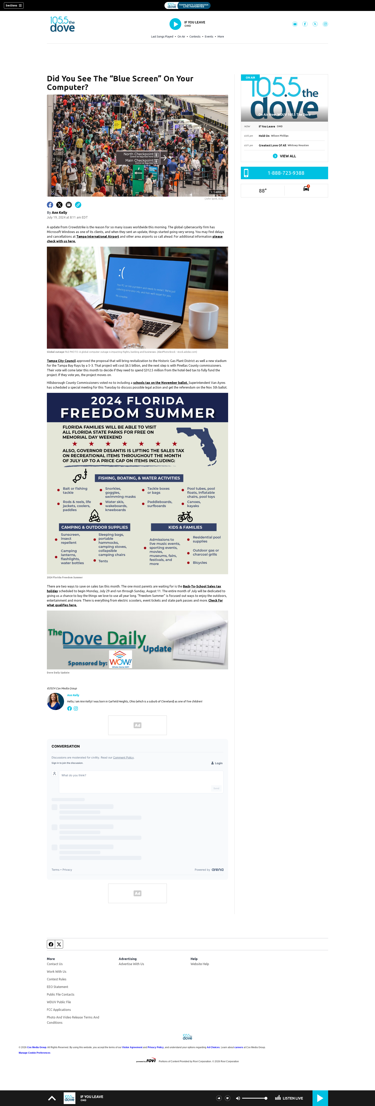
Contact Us (55, 964)
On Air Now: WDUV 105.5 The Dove (284, 114)
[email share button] (69, 205)
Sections (11, 5)
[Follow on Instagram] (75, 708)
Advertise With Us (131, 964)
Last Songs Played (162, 36)
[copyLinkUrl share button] (78, 205)
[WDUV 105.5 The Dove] (187, 5)
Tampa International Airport (97, 236)
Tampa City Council (61, 361)
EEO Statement (57, 987)
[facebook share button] (50, 205)
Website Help (200, 964)
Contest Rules (56, 979)
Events (209, 36)
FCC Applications (59, 1009)
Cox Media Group (36, 1047)
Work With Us (56, 971)
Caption (217, 191)
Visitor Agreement (132, 1047)
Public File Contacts (60, 994)
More (221, 36)
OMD (187, 25)
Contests (195, 36)
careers (238, 1047)
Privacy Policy (156, 1047)
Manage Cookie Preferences (34, 1052)
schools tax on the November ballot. (161, 382)
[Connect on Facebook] (69, 708)
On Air (181, 36)
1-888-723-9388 (286, 173)
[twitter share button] (59, 205)
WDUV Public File (59, 1002)
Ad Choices (213, 1047)
